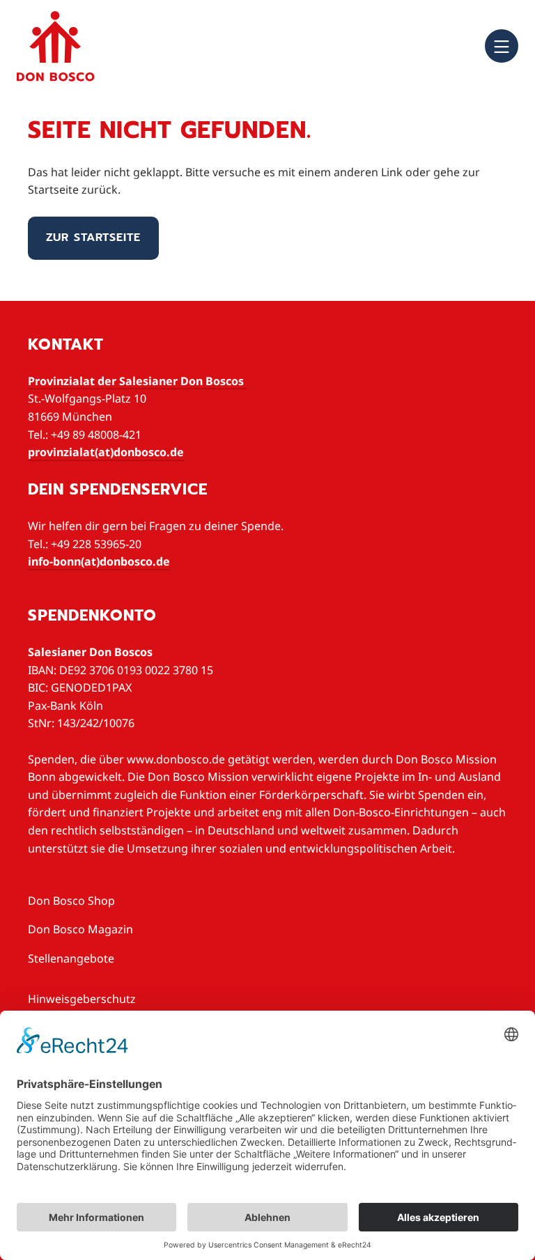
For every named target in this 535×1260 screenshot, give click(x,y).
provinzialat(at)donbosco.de (106, 452)
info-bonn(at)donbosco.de (99, 561)
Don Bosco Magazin (80, 929)
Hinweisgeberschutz (82, 998)
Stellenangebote (71, 958)
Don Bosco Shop (71, 900)
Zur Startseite (93, 237)
